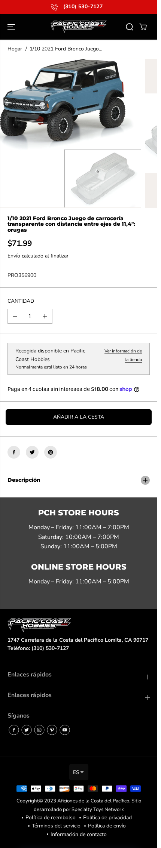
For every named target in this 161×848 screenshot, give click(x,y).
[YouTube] (64, 730)
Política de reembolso (50, 817)
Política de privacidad (107, 817)
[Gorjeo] (32, 452)
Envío (13, 255)
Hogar (14, 48)
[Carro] (143, 27)
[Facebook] (13, 452)
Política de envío (107, 825)
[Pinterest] (50, 452)
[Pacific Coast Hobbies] (79, 27)
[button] (11, 27)
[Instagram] (39, 730)
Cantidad (20, 301)
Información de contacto (79, 834)
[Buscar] (129, 27)
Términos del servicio (56, 825)
